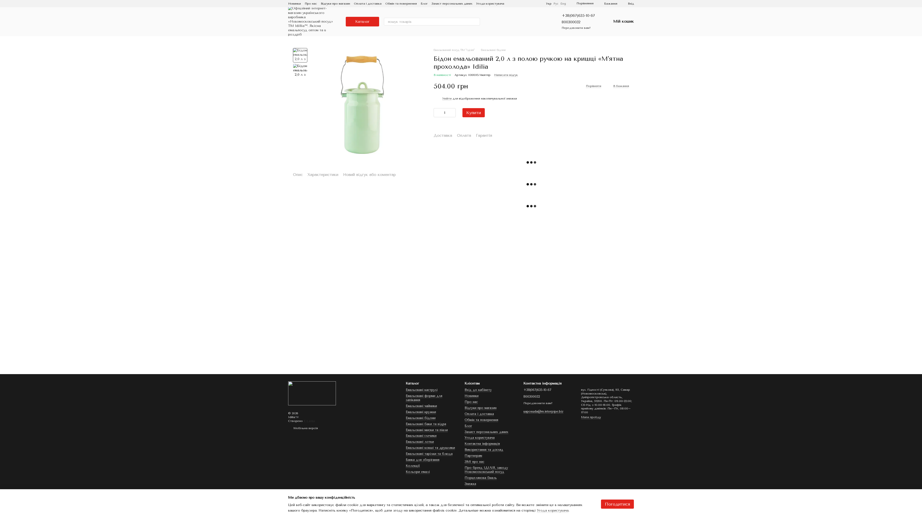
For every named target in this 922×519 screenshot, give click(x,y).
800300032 (571, 22)
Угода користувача (490, 3)
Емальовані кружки (421, 412)
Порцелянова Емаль (481, 478)
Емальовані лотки (420, 442)
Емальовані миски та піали (427, 430)
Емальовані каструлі (421, 390)
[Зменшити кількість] (437, 112)
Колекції (413, 466)
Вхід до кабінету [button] (478, 390)
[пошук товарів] (476, 21)
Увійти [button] (447, 98)
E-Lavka (309, 421)
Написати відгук (506, 75)
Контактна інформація (482, 443)
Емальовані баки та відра (426, 424)
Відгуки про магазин (335, 3)
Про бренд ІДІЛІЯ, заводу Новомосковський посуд (486, 470)
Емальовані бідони (421, 418)
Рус (555, 3)
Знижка (470, 484)
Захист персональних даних (451, 3)
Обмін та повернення (401, 3)
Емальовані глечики (421, 436)
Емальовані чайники (421, 406)
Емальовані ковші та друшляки (430, 448)
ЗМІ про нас (474, 461)
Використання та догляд (484, 449)
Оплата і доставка (368, 3)
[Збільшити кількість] (452, 112)
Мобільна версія (305, 428)
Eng (563, 3)
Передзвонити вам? (576, 28)
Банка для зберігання (422, 460)
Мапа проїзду (591, 417)
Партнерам (473, 455)
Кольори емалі (418, 472)
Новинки (294, 3)
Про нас (311, 3)
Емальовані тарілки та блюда (429, 454)
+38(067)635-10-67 (578, 15)
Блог (424, 3)
